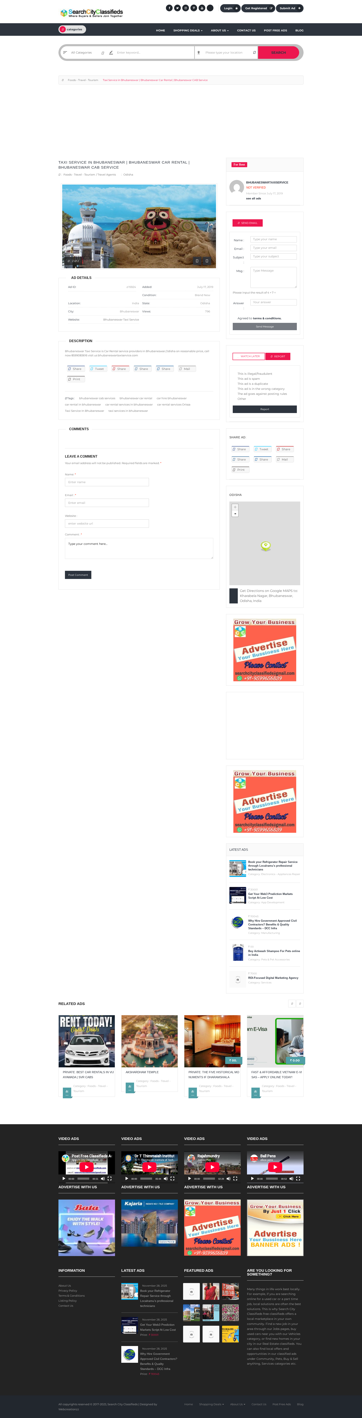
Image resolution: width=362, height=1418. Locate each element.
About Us (219, 30)
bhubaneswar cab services (97, 398)
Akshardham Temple (79, 1072)
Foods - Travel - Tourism (83, 80)
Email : (70, 495)
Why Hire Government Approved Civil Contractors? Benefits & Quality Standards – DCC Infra (272, 924)
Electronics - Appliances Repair (280, 874)
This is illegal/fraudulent (255, 374)
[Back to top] (348, 1392)
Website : (71, 515)
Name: (70, 474)
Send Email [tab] (249, 223)
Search (278, 53)
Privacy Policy (67, 1290)
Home (160, 30)
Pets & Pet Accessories (275, 959)
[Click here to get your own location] (254, 52)
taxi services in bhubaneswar (128, 410)
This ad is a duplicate (253, 384)
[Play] (64, 1179)
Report (264, 409)
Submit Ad (287, 8)
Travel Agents (107, 174)
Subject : (238, 259)
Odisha (128, 174)
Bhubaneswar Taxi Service (121, 319)
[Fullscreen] (109, 1179)
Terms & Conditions (71, 1295)
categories (74, 29)
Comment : (73, 534)
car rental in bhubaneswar (83, 404)
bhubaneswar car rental (136, 398)
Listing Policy (67, 1300)
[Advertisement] (181, 123)
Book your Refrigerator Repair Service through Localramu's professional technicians (272, 865)
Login (228, 8)
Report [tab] (279, 356)
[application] (86, 1167)
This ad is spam (249, 379)
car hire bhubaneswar (172, 398)
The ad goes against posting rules (262, 394)
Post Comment (78, 574)
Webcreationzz (68, 1409)
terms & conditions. (267, 318)
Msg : (240, 271)
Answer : (238, 305)
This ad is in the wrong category (261, 389)
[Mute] (103, 1179)
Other (242, 399)
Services (266, 982)
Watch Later (250, 356)
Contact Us (246, 30)
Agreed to (259, 318)
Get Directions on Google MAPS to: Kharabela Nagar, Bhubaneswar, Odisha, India (269, 596)
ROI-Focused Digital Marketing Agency (273, 977)
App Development (272, 902)
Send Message (265, 326)
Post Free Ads (275, 30)
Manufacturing (270, 932)
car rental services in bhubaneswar (129, 404)
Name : (239, 240)
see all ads (253, 198)
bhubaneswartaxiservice (267, 182)
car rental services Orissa (173, 404)
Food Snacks (284, 1086)
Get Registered (256, 8)
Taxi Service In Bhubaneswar (84, 410)
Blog (299, 30)
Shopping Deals (186, 30)
